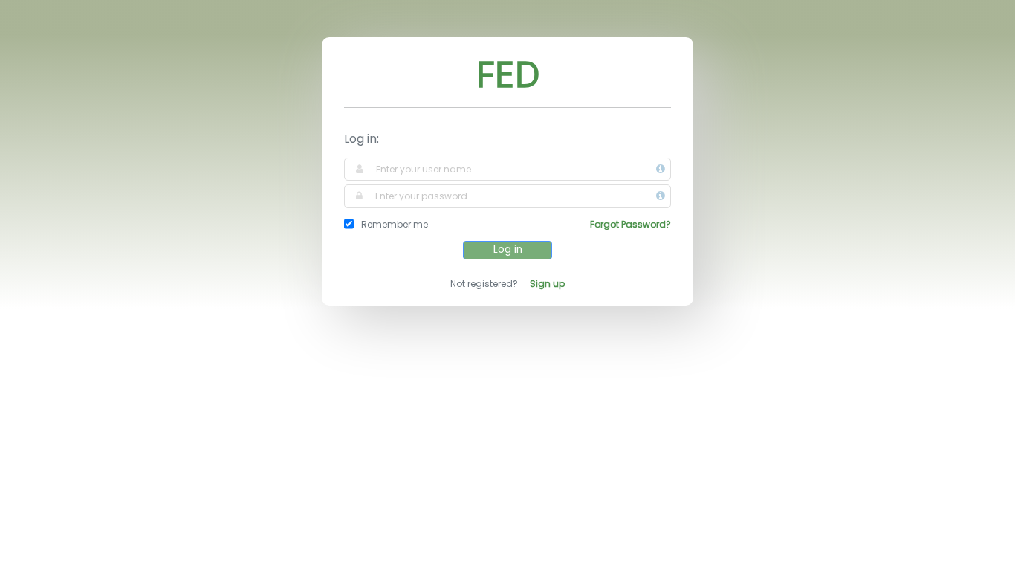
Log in (507, 249)
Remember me (394, 224)
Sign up (547, 283)
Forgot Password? (630, 224)
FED (508, 73)
